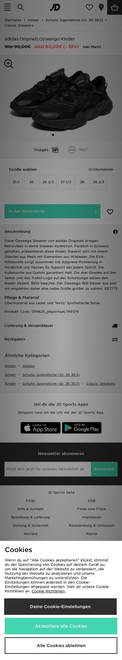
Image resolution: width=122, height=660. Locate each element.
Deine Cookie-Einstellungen (60, 606)
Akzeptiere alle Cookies (61, 626)
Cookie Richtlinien (48, 591)
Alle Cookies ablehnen (61, 645)
